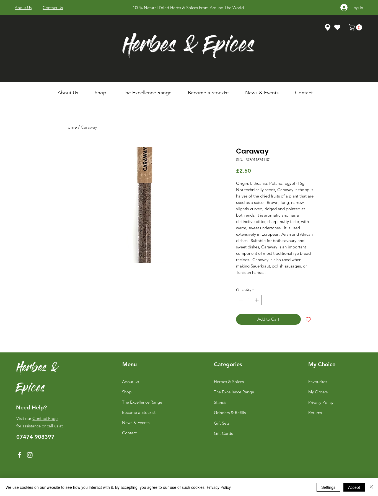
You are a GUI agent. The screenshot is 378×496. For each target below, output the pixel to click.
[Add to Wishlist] (308, 319)
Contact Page (45, 418)
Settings (328, 487)
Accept (354, 487)
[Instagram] (29, 455)
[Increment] (257, 300)
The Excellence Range (142, 402)
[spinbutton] (249, 300)
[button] (104, 93)
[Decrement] (240, 300)
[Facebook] (19, 455)
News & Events (135, 422)
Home (70, 127)
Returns (315, 412)
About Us (130, 381)
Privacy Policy (320, 402)
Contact (129, 432)
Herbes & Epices (188, 46)
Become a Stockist (139, 412)
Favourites (317, 381)
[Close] (371, 487)
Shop (126, 391)
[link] (356, 27)
